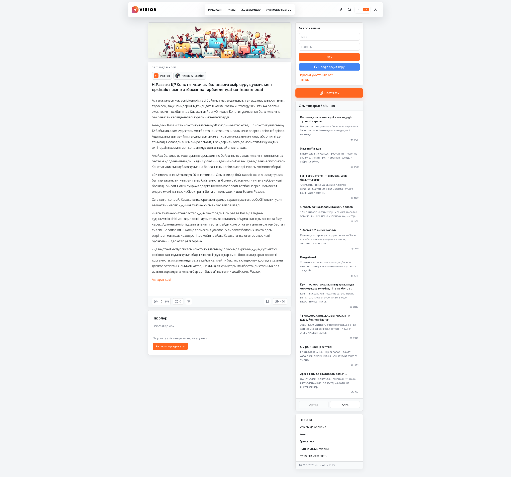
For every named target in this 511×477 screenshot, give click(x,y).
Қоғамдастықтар (278, 9)
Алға (345, 405)
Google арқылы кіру (331, 67)
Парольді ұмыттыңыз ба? (316, 75)
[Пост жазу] (340, 9)
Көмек (304, 434)
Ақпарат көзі (161, 279)
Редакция (215, 9)
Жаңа (232, 9)
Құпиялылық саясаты (314, 456)
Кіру (329, 57)
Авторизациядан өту (170, 346)
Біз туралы (307, 420)
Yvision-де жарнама (313, 427)
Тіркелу (304, 80)
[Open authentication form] (375, 9)
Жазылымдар (251, 9)
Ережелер (307, 441)
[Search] (349, 9)
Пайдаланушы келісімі (314, 448)
